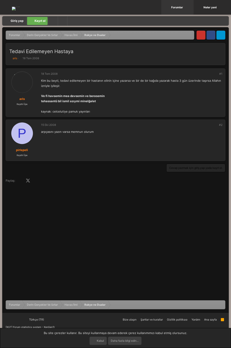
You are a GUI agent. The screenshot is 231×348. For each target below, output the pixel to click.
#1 (220, 73)
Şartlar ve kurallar (152, 319)
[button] (190, 7)
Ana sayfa (210, 319)
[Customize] (53, 21)
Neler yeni (210, 7)
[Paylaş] (215, 74)
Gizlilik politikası (177, 319)
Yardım (196, 319)
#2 (220, 125)
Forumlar (177, 7)
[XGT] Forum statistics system (30, 327)
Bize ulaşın (129, 319)
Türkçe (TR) (36, 319)
